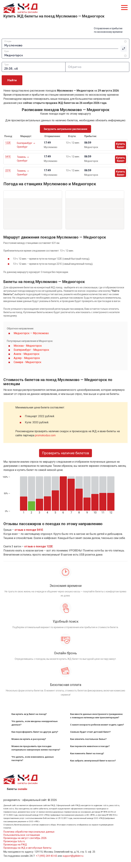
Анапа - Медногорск (26, 354)
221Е (8, 170)
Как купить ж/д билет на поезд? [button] (29, 714)
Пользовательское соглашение (21, 835)
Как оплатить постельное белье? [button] (88, 739)
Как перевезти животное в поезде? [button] (90, 746)
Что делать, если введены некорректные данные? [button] (34, 723)
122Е (8, 142)
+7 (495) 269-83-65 (46, 855)
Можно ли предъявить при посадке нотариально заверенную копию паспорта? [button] (35, 748)
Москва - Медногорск (28, 345)
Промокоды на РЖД (15, 844)
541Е (8, 156)
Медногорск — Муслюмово (31, 333)
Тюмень (21, 157)
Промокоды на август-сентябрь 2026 (25, 838)
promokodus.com (45, 435)
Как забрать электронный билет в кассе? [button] (93, 760)
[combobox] (65, 44)
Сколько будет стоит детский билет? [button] (90, 732)
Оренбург (22, 146)
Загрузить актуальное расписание (65, 129)
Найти (12, 80)
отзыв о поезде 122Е (38, 546)
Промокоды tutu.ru (14, 841)
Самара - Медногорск (27, 362)
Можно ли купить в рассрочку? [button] (28, 739)
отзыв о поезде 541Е (28, 529)
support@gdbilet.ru (73, 855)
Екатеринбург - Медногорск (31, 349)
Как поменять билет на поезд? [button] (87, 753)
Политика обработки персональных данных (28, 831)
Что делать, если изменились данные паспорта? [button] (32, 759)
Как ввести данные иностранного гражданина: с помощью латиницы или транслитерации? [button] (96, 716)
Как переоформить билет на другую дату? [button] (34, 732)
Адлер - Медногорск (27, 358)
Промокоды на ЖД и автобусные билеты (27, 847)
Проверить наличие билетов (65, 453)
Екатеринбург (25, 143)
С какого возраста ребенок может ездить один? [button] (97, 724)
